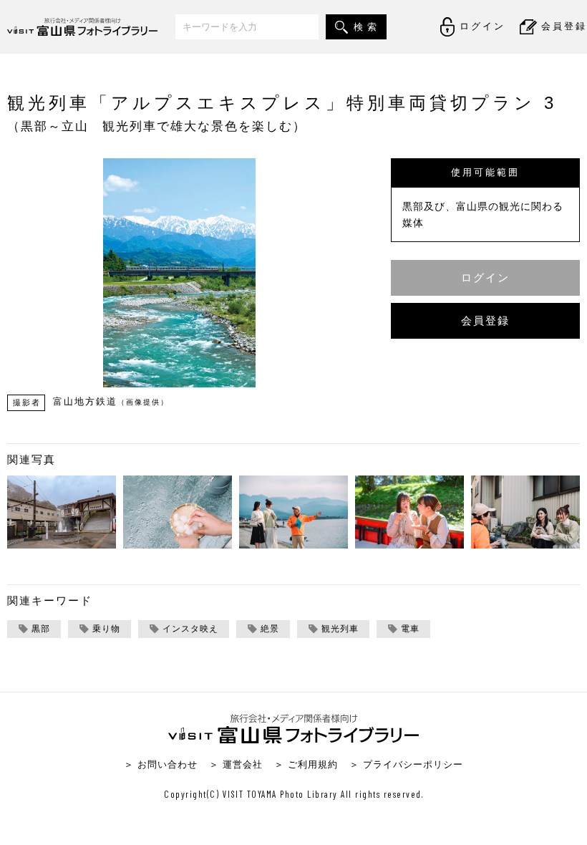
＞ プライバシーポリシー (406, 764)
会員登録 (485, 320)
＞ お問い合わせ (161, 764)
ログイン (485, 277)
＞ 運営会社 (236, 764)
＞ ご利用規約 (306, 764)
